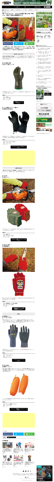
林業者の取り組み (38, 6)
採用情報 (19, 474)
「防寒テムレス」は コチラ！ (18, 103)
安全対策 (36, 9)
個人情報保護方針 (23, 474)
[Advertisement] (19, 158)
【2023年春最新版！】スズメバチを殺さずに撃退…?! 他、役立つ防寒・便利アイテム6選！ (7, 450)
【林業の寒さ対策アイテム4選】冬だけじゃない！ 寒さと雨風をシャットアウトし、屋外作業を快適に (18, 450)
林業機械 (12, 9)
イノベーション (7, 6)
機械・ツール (47, 6)
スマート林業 (24, 9)
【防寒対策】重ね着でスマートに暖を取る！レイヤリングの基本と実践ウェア (29, 463)
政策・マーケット (27, 6)
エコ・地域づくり (17, 6)
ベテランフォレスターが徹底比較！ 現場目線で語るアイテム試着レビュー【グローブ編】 (18, 464)
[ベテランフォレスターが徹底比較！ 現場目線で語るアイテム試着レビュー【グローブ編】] (19, 458)
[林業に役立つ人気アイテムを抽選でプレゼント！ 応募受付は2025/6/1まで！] (30, 445)
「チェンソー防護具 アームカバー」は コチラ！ (19, 409)
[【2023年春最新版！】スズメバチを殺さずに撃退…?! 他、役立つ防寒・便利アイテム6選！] (7, 445)
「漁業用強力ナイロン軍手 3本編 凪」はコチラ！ (18, 309)
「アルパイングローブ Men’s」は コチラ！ (19, 147)
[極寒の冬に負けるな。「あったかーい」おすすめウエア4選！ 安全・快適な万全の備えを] (7, 458)
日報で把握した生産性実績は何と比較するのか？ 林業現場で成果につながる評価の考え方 (45, 63)
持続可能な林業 (18, 9)
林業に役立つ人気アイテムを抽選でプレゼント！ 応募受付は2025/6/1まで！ (29, 449)
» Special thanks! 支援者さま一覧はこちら (42, 133)
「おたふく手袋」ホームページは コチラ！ (19, 240)
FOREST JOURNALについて (17, 473)
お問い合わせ (15, 474)
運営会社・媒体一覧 (30, 474)
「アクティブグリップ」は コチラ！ (18, 360)
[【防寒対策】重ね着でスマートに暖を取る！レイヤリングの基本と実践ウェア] (30, 458)
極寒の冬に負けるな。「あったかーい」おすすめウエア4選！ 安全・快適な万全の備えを (7, 464)
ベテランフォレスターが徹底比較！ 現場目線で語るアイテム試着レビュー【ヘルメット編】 (45, 71)
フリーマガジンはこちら (25, 473)
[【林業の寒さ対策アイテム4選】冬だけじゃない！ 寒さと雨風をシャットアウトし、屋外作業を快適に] (19, 445)
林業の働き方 (31, 9)
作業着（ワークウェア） (11, 437)
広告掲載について (32, 473)
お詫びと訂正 (39, 101)
